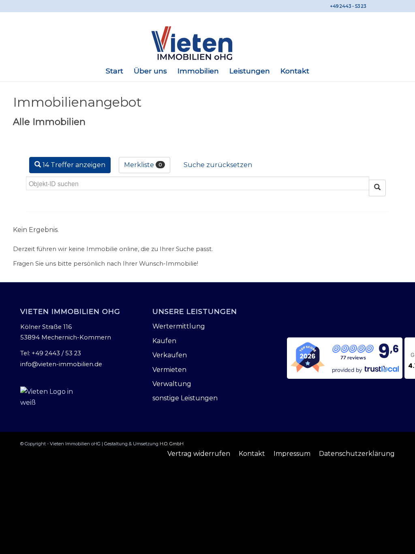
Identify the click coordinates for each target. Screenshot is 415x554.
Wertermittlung (178, 326)
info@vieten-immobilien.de (61, 364)
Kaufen (164, 341)
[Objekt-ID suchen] (377, 188)
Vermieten (169, 370)
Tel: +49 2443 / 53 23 (50, 353)
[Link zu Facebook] (376, 6)
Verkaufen (169, 355)
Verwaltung (171, 384)
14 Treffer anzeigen (73, 165)
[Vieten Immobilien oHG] (207, 43)
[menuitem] (114, 71)
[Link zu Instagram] (389, 6)
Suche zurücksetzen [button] (218, 165)
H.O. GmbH (172, 444)
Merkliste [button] (143, 165)
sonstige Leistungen (185, 398)
